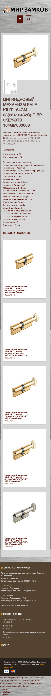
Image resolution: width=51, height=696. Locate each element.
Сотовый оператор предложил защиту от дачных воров (24, 633)
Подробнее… (6, 694)
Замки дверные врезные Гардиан (17, 619)
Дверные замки (20, 132)
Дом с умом (8, 625)
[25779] (25, 57)
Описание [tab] (9, 149)
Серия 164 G (10, 295)
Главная (7, 132)
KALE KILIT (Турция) (26, 135)
